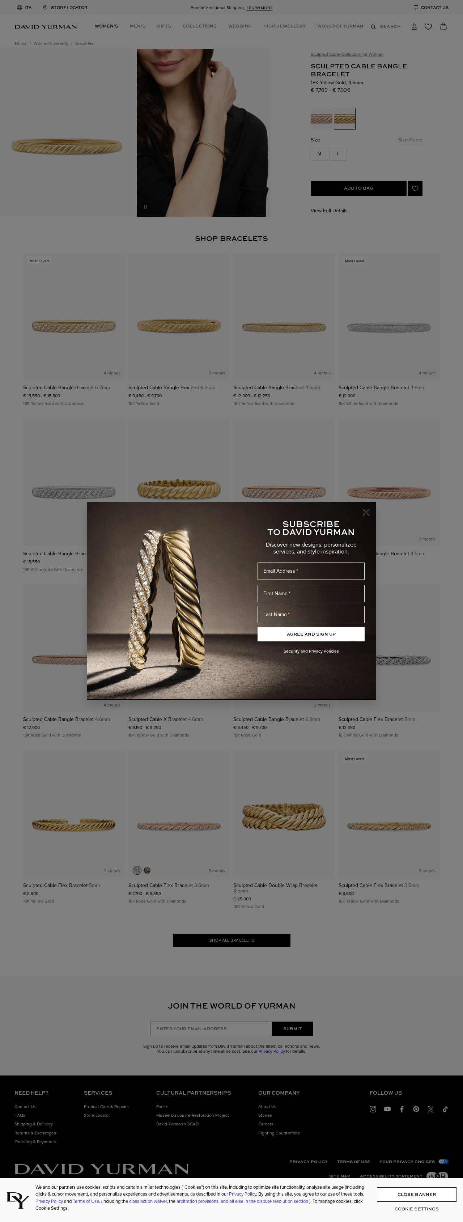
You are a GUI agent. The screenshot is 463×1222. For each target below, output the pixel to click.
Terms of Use (86, 1201)
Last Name (275, 614)
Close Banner (417, 1194)
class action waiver (148, 1201)
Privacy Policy (242, 1194)
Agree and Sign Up (311, 634)
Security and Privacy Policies (311, 651)
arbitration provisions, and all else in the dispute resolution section (243, 1201)
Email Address (279, 570)
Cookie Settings (417, 1209)
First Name (275, 593)
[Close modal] (369, 509)
